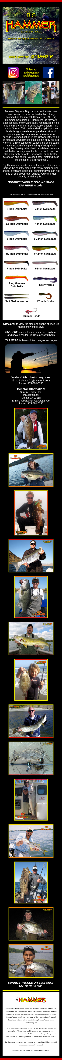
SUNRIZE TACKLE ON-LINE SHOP (31, 182)
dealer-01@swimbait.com (35, 380)
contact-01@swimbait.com (35, 400)
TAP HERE (26, 185)
